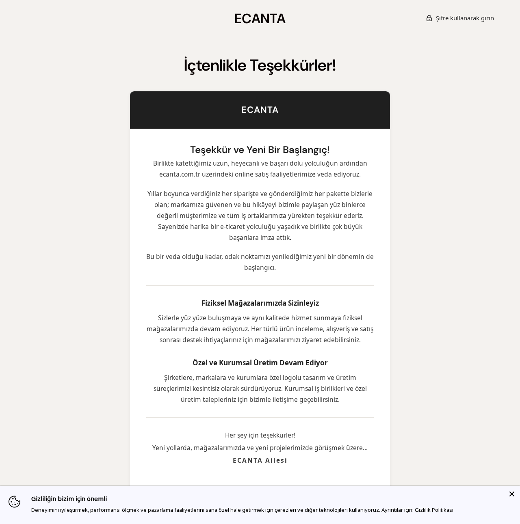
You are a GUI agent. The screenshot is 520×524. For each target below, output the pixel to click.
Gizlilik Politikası (434, 509)
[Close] (512, 494)
